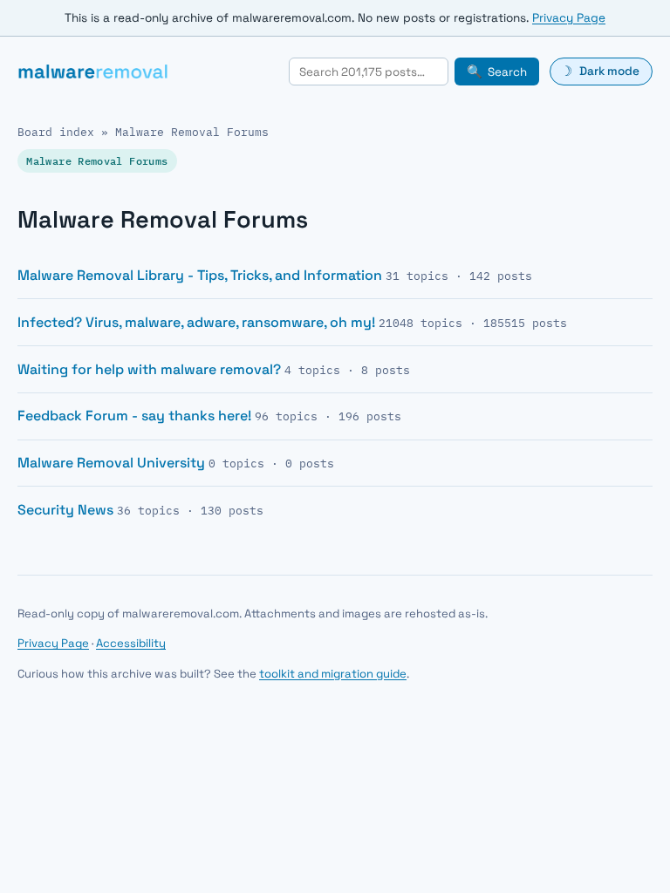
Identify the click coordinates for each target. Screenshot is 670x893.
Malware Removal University (111, 462)
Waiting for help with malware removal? (149, 369)
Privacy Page (568, 17)
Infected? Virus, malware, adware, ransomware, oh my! (196, 322)
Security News (65, 510)
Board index (55, 132)
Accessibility (131, 643)
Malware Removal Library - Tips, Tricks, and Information (199, 275)
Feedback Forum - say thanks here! (134, 415)
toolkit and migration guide (333, 673)
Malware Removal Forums (192, 132)
